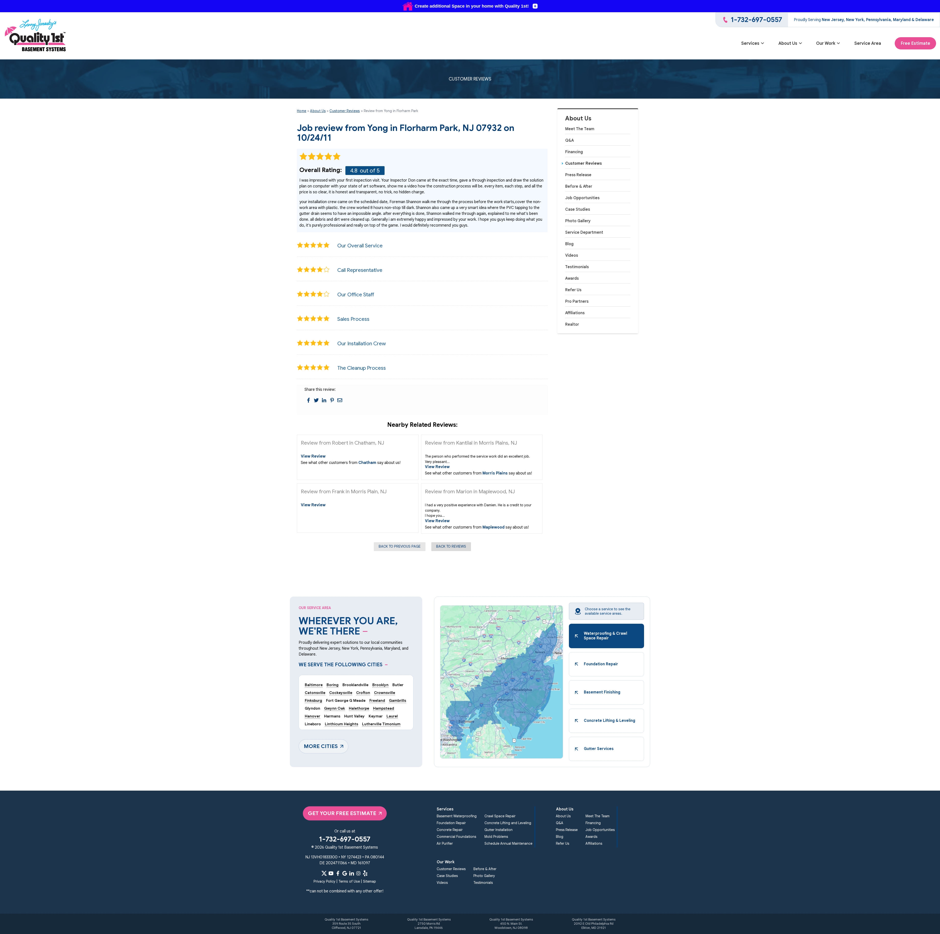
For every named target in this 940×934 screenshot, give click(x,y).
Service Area (867, 43)
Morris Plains (495, 473)
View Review (313, 456)
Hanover (312, 716)
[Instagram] (358, 873)
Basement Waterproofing (457, 816)
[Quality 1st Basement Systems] (35, 35)
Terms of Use (349, 881)
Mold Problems (496, 836)
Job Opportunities (582, 198)
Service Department (584, 232)
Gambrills (397, 700)
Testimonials (577, 267)
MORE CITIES (321, 746)
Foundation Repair (451, 823)
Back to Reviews (451, 546)
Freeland (377, 700)
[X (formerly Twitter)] (324, 873)
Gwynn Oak (334, 708)
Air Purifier (445, 843)
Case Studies (577, 209)
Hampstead (383, 708)
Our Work (825, 43)
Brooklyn (380, 684)
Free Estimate (915, 43)
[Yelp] (365, 873)
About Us (787, 43)
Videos (571, 255)
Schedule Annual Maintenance (508, 843)
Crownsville (384, 692)
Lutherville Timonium (381, 724)
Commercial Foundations (456, 836)
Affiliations (575, 313)
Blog (569, 244)
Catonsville (315, 692)
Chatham (367, 462)
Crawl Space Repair (500, 816)
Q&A (569, 140)
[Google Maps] (345, 873)
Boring (333, 684)
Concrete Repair (450, 830)
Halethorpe (359, 708)
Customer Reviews (583, 163)
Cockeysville (340, 692)
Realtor (572, 324)
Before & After (578, 186)
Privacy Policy (324, 881)
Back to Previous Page (400, 546)
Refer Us (573, 290)
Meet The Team (579, 129)
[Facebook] (338, 873)
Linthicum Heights (341, 724)
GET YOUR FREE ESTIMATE (342, 813)
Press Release (578, 175)
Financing (574, 152)
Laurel (392, 716)
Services (750, 43)
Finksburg (313, 700)
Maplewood (493, 527)
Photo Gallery (578, 221)
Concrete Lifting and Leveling (507, 823)
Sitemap (369, 881)
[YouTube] (331, 873)
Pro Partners (576, 301)
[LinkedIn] (351, 873)
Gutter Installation (498, 830)
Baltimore (314, 684)
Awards (572, 278)
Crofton (363, 692)
